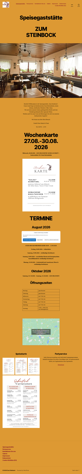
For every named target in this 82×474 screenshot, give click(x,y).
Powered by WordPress (23, 470)
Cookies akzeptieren (29, 239)
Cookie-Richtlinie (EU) (60, 5)
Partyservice (30, 3)
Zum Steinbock (11, 470)
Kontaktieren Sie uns (40, 3)
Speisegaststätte (20, 3)
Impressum (55, 3)
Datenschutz (62, 3)
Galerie (48, 3)
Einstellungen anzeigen (51, 239)
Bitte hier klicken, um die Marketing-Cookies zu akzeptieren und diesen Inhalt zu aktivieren (41, 332)
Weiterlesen (61, 365)
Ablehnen (40, 239)
